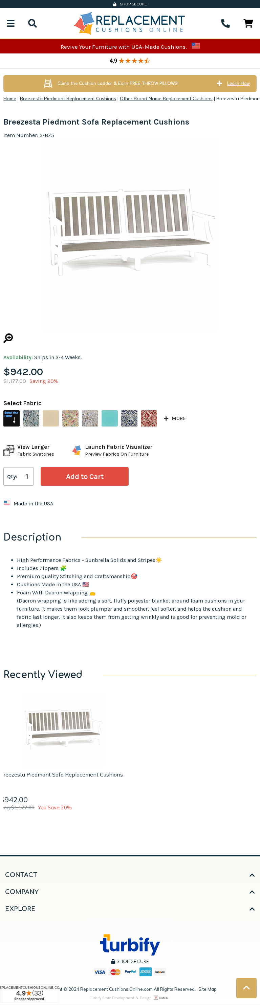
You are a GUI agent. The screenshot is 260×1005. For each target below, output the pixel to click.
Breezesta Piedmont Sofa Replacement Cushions (61, 774)
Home (9, 98)
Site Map (207, 989)
